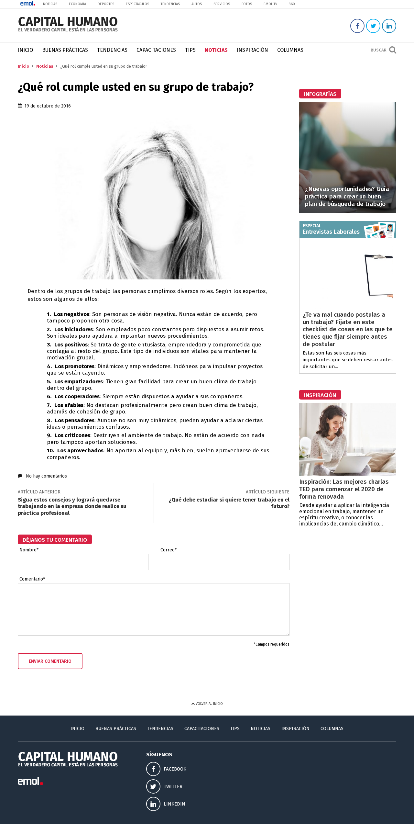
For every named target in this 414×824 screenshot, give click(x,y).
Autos (196, 4)
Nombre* (28, 550)
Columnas (290, 50)
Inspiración (252, 50)
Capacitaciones (156, 50)
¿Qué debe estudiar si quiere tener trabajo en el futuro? (229, 503)
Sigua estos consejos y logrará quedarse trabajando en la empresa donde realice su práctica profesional (72, 506)
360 (292, 4)
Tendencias (170, 4)
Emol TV (270, 4)
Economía (77, 4)
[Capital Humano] (68, 31)
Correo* (168, 550)
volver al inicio (209, 704)
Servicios (221, 4)
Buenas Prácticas (65, 50)
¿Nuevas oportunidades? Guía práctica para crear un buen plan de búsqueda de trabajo (347, 196)
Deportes (106, 4)
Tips (190, 50)
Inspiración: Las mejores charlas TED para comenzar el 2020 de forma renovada (344, 489)
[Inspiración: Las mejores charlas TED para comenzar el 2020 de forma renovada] (347, 474)
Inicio (25, 50)
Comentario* (32, 579)
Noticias (50, 4)
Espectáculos (137, 4)
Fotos (247, 4)
